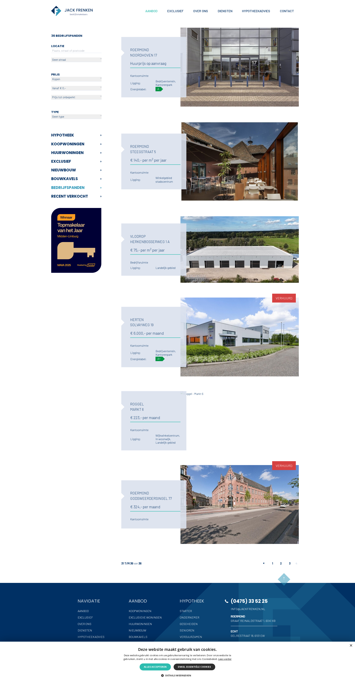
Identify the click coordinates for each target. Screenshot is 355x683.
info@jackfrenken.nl (248, 609)
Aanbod (83, 611)
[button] (177, 675)
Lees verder (224, 659)
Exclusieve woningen (145, 617)
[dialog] (177, 662)
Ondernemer (189, 617)
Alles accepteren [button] (155, 666)
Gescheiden (189, 624)
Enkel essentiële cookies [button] (194, 666)
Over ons (84, 624)
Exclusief (76, 161)
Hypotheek (76, 135)
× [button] (350, 645)
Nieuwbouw (76, 170)
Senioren (187, 630)
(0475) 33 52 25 (249, 601)
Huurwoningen (76, 152)
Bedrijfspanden (76, 187)
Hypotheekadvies (91, 636)
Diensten (85, 630)
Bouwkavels (76, 178)
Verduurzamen (191, 636)
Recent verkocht (76, 196)
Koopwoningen (76, 144)
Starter (186, 611)
